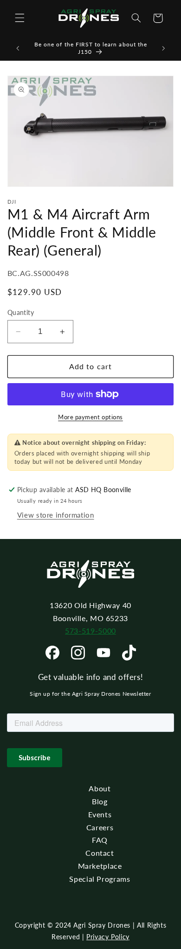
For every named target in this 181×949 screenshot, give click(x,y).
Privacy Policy (107, 937)
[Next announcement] (163, 48)
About (99, 788)
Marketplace (100, 865)
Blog (100, 801)
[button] (19, 18)
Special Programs (99, 878)
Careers (99, 827)
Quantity (20, 312)
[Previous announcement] (17, 48)
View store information (55, 515)
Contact (99, 852)
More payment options (90, 417)
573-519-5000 (90, 630)
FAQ (100, 839)
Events (100, 814)
